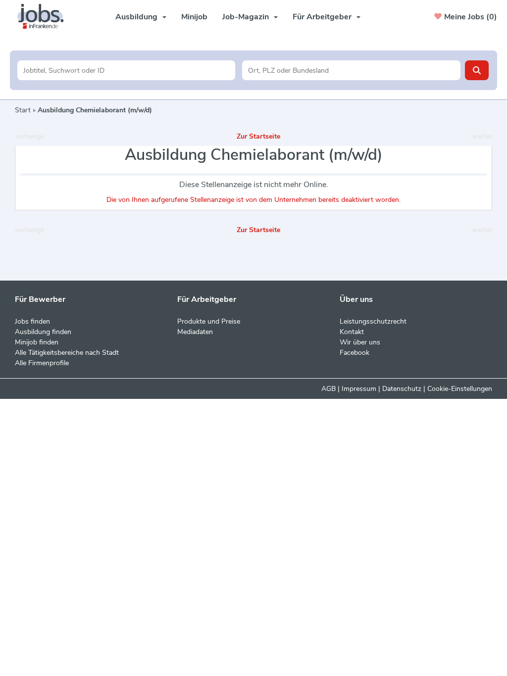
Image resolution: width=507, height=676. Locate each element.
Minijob (194, 16)
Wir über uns (360, 342)
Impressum (359, 388)
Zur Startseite (258, 136)
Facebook (354, 352)
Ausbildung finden (43, 332)
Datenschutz (401, 388)
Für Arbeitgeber (322, 16)
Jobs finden (32, 321)
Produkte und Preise (208, 321)
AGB (328, 388)
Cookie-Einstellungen (459, 388)
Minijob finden (36, 342)
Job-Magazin (245, 16)
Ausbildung (136, 16)
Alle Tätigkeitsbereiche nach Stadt (67, 352)
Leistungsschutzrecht (373, 321)
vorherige (29, 136)
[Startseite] (44, 16)
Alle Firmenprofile (42, 363)
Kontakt (352, 332)
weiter (482, 136)
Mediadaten (195, 332)
